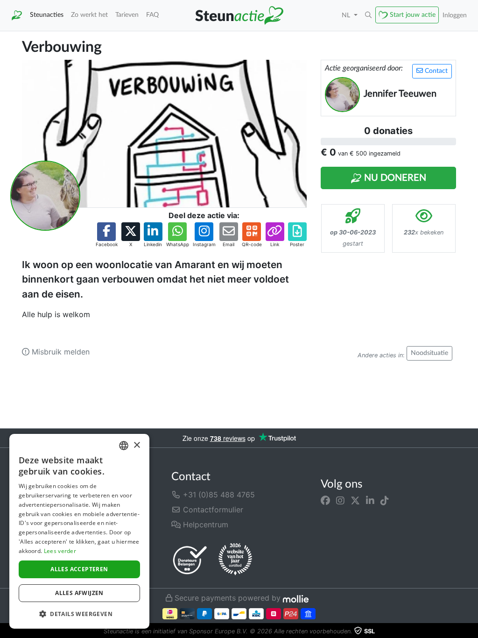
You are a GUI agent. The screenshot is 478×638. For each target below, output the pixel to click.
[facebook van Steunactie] (325, 500)
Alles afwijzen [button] (79, 593)
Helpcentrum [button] (204, 524)
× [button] (136, 445)
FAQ (152, 14)
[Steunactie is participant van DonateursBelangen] (190, 559)
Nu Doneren (394, 178)
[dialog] (79, 531)
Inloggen (455, 15)
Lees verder (60, 551)
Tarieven (127, 14)
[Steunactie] (16, 15)
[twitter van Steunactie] (355, 500)
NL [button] (347, 15)
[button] (368, 15)
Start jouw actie (413, 14)
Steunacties (46, 14)
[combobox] (123, 445)
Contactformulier (212, 509)
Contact (435, 71)
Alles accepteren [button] (79, 569)
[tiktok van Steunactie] (384, 500)
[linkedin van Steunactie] (370, 500)
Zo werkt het (89, 14)
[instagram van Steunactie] (340, 500)
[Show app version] (471, 631)
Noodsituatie (429, 353)
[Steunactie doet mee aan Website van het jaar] (235, 559)
